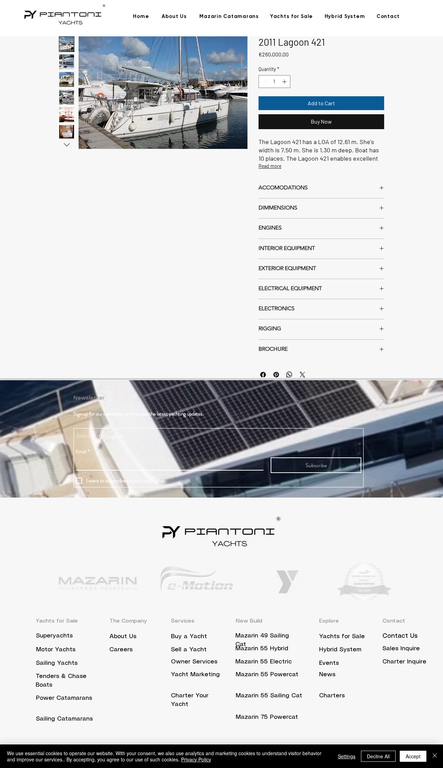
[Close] (435, 756)
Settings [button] (346, 756)
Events (329, 663)
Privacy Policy (196, 759)
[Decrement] (264, 81)
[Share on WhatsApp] (289, 374)
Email (83, 452)
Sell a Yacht (189, 649)
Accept (413, 756)
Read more (270, 166)
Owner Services (194, 661)
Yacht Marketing (195, 674)
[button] (404, 661)
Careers (122, 649)
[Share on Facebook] (263, 374)
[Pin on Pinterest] (276, 374)
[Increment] (285, 81)
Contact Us (400, 636)
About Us (122, 636)
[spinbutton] (274, 81)
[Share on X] (302, 374)
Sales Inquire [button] (401, 648)
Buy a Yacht (189, 636)
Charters (332, 695)
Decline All (378, 756)
